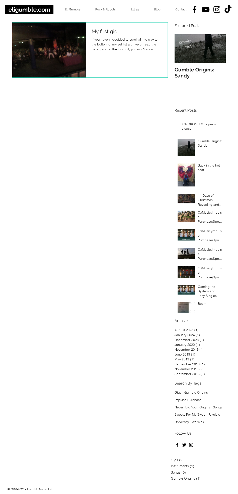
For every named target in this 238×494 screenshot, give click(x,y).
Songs (217, 407)
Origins (204, 407)
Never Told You (186, 407)
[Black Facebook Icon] (194, 9)
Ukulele (214, 414)
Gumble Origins (196, 392)
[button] (68, 9)
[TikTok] (228, 9)
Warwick (198, 422)
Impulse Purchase (188, 400)
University (182, 422)
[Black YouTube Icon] (205, 9)
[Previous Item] (182, 48)
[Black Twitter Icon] (184, 445)
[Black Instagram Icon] (216, 9)
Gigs (178, 392)
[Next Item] (218, 48)
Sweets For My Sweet (190, 414)
